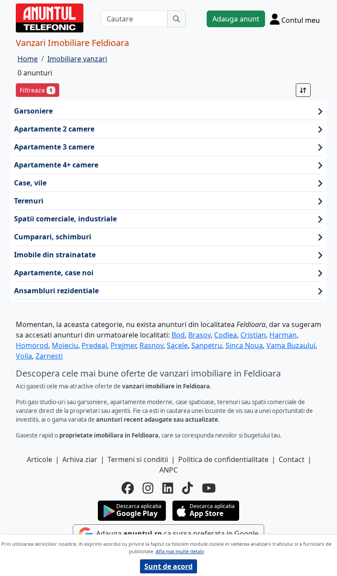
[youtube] (209, 488)
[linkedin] (167, 488)
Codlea (225, 335)
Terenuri (28, 201)
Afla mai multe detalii (180, 551)
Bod (178, 335)
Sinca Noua (244, 345)
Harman (283, 335)
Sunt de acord (168, 566)
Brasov (199, 335)
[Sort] (303, 90)
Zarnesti (49, 356)
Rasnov (151, 345)
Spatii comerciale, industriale (65, 219)
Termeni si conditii (138, 459)
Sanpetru (206, 345)
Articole (39, 459)
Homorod (32, 345)
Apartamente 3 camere (54, 147)
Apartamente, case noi (53, 272)
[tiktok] (187, 488)
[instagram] (148, 488)
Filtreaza (36, 90)
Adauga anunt (235, 19)
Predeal (94, 345)
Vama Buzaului (290, 345)
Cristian (253, 335)
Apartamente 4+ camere (56, 165)
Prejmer (123, 345)
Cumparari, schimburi (52, 237)
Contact (292, 459)
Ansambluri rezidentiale (56, 290)
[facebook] (128, 488)
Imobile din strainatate (55, 255)
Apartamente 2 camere (54, 129)
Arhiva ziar (79, 459)
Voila (24, 356)
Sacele (177, 345)
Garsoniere (33, 111)
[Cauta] (176, 19)
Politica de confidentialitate (223, 459)
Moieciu (65, 345)
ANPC (168, 470)
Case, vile (30, 183)
